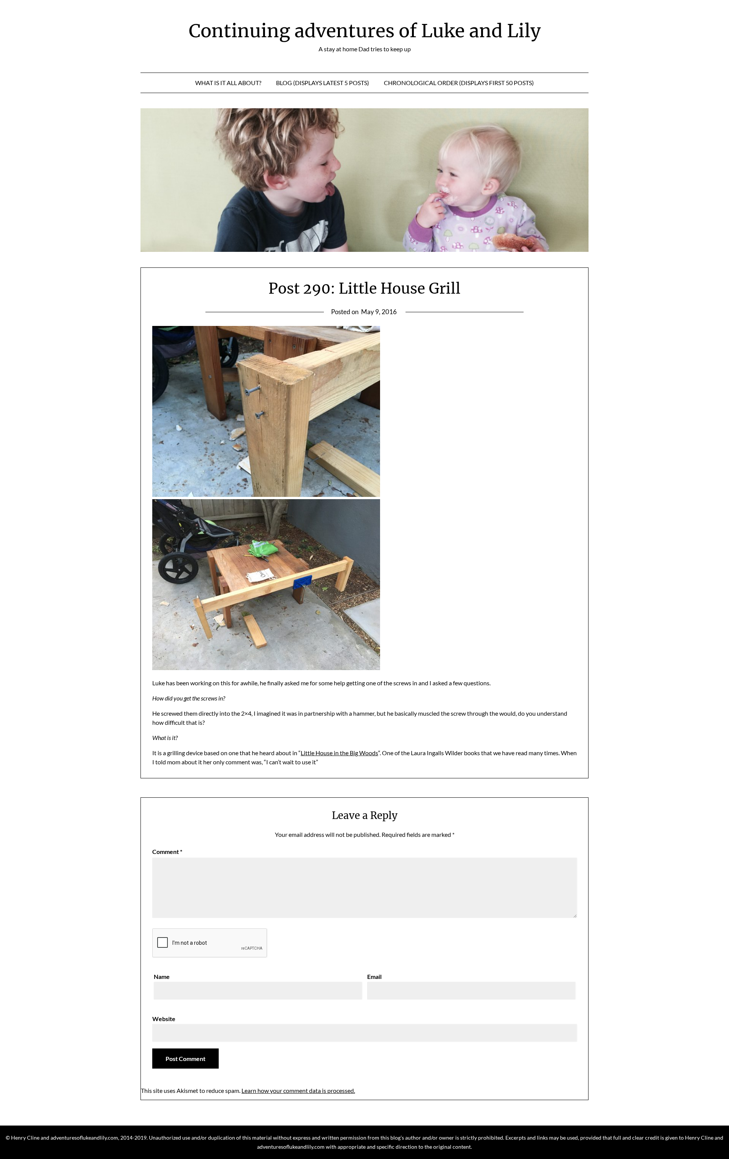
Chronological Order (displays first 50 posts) (459, 82)
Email (374, 976)
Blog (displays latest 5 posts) (322, 82)
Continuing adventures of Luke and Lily (365, 30)
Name (162, 976)
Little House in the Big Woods (339, 752)
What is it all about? (228, 82)
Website (163, 1018)
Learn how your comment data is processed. (298, 1090)
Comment (167, 851)
